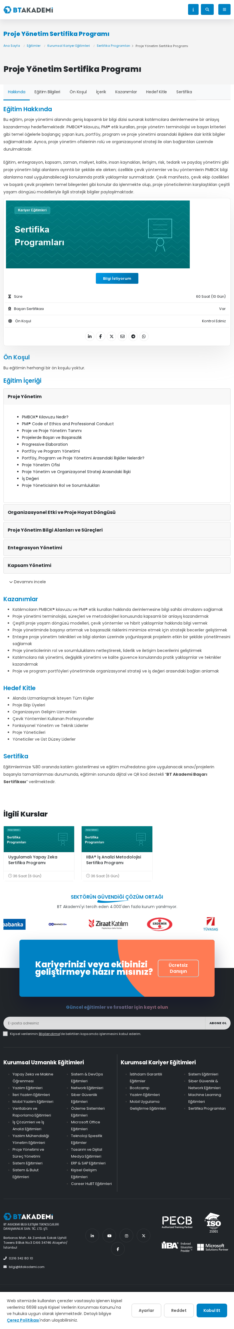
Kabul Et (211, 1310)
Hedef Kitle (156, 92)
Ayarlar (146, 1310)
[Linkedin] (92, 1235)
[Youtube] (109, 1235)
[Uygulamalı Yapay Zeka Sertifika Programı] (39, 839)
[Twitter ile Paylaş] (111, 336)
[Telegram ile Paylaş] (133, 336)
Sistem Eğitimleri (28, 1163)
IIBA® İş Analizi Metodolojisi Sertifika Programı (113, 860)
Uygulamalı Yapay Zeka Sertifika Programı (32, 860)
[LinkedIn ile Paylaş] (89, 336)
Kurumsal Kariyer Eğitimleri (68, 46)
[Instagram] (126, 1235)
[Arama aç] (207, 9)
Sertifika (184, 92)
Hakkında (16, 92)
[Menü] (224, 9)
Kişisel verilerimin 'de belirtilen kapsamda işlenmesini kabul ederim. (75, 1034)
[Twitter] (143, 1235)
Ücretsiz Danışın (178, 968)
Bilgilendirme (49, 1034)
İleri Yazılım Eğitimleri (31, 1094)
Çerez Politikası (23, 1320)
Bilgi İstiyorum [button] (117, 278)
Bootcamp (140, 1087)
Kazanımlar (126, 92)
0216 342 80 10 (21, 1258)
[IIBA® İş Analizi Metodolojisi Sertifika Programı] (117, 839)
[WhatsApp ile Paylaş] (144, 336)
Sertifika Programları (113, 46)
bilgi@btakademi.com (27, 1267)
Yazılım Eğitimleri (28, 1087)
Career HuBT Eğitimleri (91, 1183)
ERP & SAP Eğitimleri (88, 1163)
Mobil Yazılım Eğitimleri (33, 1101)
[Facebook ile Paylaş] (100, 336)
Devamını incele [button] (29, 582)
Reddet (179, 1310)
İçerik (101, 92)
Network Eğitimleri (87, 1087)
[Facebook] (118, 1249)
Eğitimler (34, 46)
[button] (193, 9)
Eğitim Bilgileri (47, 92)
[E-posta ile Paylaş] (122, 336)
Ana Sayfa (11, 46)
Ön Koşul (78, 92)
